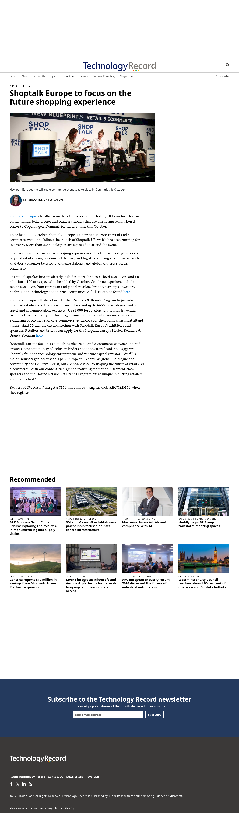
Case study (185, 519)
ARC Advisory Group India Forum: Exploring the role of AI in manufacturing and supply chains (34, 528)
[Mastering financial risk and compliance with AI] (147, 501)
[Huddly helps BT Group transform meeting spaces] (204, 501)
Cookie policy (67, 808)
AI (28, 519)
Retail (25, 85)
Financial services (146, 519)
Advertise (92, 777)
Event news (17, 519)
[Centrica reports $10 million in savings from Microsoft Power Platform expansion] (35, 558)
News (13, 85)
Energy (30, 576)
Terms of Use (36, 808)
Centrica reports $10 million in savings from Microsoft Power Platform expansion (33, 583)
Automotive (146, 576)
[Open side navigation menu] (11, 65)
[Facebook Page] (11, 784)
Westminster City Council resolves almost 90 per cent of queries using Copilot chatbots (202, 583)
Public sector (204, 576)
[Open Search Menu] (227, 65)
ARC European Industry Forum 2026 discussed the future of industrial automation (146, 583)
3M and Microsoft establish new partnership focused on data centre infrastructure (91, 526)
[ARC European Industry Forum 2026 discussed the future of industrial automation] (147, 558)
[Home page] (119, 65)
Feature (127, 519)
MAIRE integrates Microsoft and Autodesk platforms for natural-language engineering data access (91, 585)
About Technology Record (27, 777)
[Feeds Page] (30, 784)
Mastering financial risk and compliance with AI (144, 524)
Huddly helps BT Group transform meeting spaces (199, 524)
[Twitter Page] (17, 784)
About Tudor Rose (18, 808)
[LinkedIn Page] (24, 784)
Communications (205, 519)
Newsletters (74, 777)
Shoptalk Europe (23, 216)
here (126, 291)
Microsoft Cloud (86, 519)
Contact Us (55, 777)
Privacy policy (51, 808)
